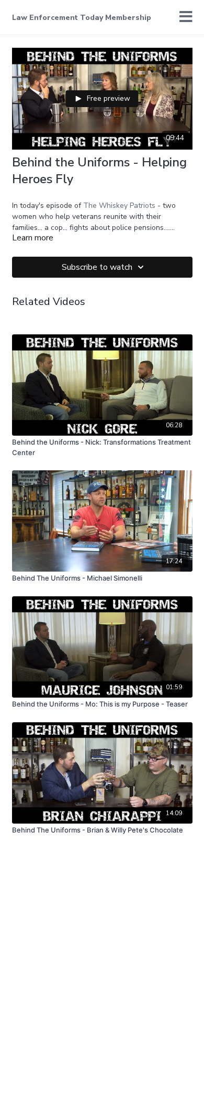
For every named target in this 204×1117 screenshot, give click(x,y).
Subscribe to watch (97, 267)
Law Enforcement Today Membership (81, 18)
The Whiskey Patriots (119, 205)
